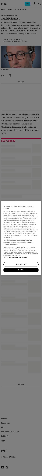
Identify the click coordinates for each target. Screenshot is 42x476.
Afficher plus (21, 264)
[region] (21, 238)
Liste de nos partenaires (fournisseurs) (15, 257)
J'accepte (21, 270)
